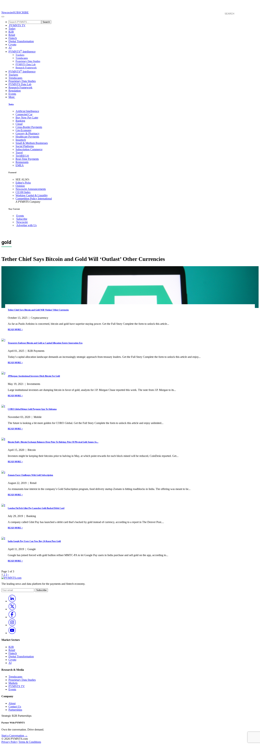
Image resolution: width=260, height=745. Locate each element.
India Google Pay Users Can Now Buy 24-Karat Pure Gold (34, 541)
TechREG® (22, 155)
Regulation (14, 90)
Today (12, 28)
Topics (11, 104)
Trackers (20, 55)
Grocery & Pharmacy (27, 133)
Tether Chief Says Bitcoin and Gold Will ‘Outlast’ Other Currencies (38, 310)
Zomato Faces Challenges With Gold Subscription (30, 475)
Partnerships (15, 709)
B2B (11, 31)
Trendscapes (22, 58)
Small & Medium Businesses (32, 143)
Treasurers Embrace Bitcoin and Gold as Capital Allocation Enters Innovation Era (45, 343)
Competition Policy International (34, 198)
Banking (20, 120)
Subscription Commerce (29, 149)
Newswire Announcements (31, 188)
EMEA (20, 165)
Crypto (12, 44)
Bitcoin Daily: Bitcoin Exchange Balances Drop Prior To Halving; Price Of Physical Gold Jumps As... (53, 442)
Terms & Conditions (29, 741)
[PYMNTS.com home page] (130, 9)
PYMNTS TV (16, 25)
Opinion (20, 185)
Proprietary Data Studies (28, 61)
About (12, 703)
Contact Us (14, 706)
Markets (13, 683)
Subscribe (21, 218)
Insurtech (21, 139)
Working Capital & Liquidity (32, 195)
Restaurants (22, 162)
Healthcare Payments (27, 136)
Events (12, 93)
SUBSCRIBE (21, 12)
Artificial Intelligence (27, 111)
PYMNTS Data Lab (26, 64)
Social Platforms (25, 146)
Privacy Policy (9, 741)
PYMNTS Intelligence (22, 51)
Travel (19, 152)
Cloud (19, 123)
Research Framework (26, 67)
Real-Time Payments (27, 158)
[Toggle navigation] (2, 16)
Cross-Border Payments (29, 127)
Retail (11, 34)
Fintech (12, 38)
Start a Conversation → (14, 735)
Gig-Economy (23, 130)
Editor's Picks (23, 182)
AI (9, 47)
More (11, 97)
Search (46, 22)
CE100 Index (23, 192)
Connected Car (24, 114)
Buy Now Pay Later (27, 117)
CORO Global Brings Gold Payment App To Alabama (32, 409)
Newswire (7, 12)
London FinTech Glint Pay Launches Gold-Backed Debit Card (36, 508)
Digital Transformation (21, 41)
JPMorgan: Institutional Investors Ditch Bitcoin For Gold (34, 376)
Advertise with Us (26, 225)
